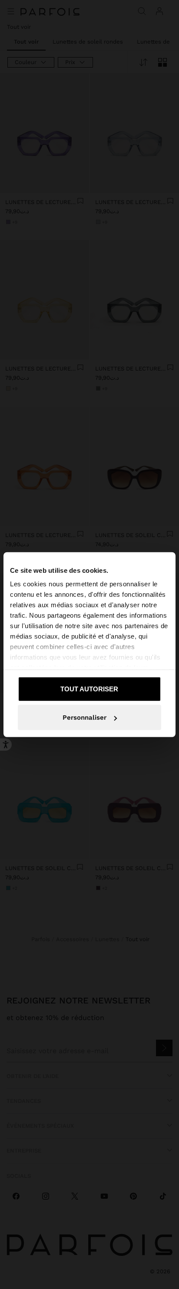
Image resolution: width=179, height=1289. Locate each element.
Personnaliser (84, 717)
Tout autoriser (89, 688)
